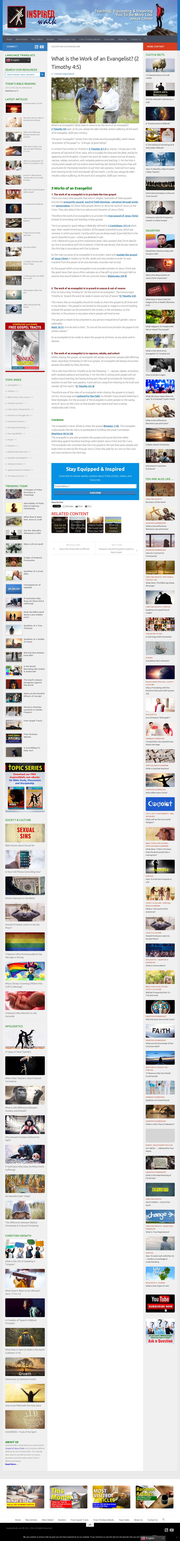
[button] (145, 39)
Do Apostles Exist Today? (17, 1196)
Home (9, 39)
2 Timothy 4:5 (58, 129)
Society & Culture (15, 464)
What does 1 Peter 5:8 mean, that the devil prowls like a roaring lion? (158, 852)
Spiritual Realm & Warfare (19, 470)
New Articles (22, 39)
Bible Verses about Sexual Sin (19, 845)
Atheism (11, 391)
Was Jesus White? (29, 247)
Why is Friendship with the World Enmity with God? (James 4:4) (160, 691)
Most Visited (37, 39)
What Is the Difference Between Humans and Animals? (31, 134)
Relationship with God (17, 452)
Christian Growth (15, 403)
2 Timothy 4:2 (127, 296)
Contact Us (135, 39)
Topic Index (109, 39)
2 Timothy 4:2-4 (85, 386)
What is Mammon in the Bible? (20, 898)
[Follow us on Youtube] (41, 47)
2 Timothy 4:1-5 (97, 149)
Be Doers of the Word (155, 502)
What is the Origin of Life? (157, 1286)
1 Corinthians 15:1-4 (119, 225)
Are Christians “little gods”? (158, 717)
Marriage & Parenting (16, 427)
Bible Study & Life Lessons (19, 397)
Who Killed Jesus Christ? (157, 793)
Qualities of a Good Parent (157, 1100)
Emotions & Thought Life (18, 415)
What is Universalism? (156, 965)
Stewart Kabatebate (64, 74)
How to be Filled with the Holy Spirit (23, 1405)
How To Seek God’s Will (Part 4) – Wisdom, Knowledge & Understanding (160, 1259)
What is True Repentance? (158, 1232)
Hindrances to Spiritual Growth (20, 1379)
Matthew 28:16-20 (62, 433)
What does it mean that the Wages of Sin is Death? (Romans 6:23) (160, 302)
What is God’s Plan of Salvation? (160, 1124)
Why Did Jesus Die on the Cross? (160, 1019)
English (14, 60)
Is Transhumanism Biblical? (33, 204)
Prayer (10, 439)
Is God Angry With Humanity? (159, 637)
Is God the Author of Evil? (32, 103)
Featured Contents (16, 421)
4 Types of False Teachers (18, 1052)
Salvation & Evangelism (65, 46)
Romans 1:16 (111, 426)
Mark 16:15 (57, 327)
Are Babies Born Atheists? (157, 661)
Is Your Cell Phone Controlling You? (22, 872)
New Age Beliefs (15, 433)
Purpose (11, 446)
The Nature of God (16, 476)
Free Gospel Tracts (67, 39)
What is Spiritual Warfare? (157, 768)
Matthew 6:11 (12, 91)
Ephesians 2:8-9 (117, 276)
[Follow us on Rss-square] (36, 47)
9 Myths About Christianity (157, 445)
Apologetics (13, 385)
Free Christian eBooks (89, 39)
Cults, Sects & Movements (19, 409)
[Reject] (176, 1537)
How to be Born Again (156, 375)
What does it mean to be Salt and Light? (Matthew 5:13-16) (32, 149)
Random (50, 39)
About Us (122, 39)
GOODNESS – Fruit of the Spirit (20, 1432)
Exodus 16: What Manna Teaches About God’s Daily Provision (33, 177)
